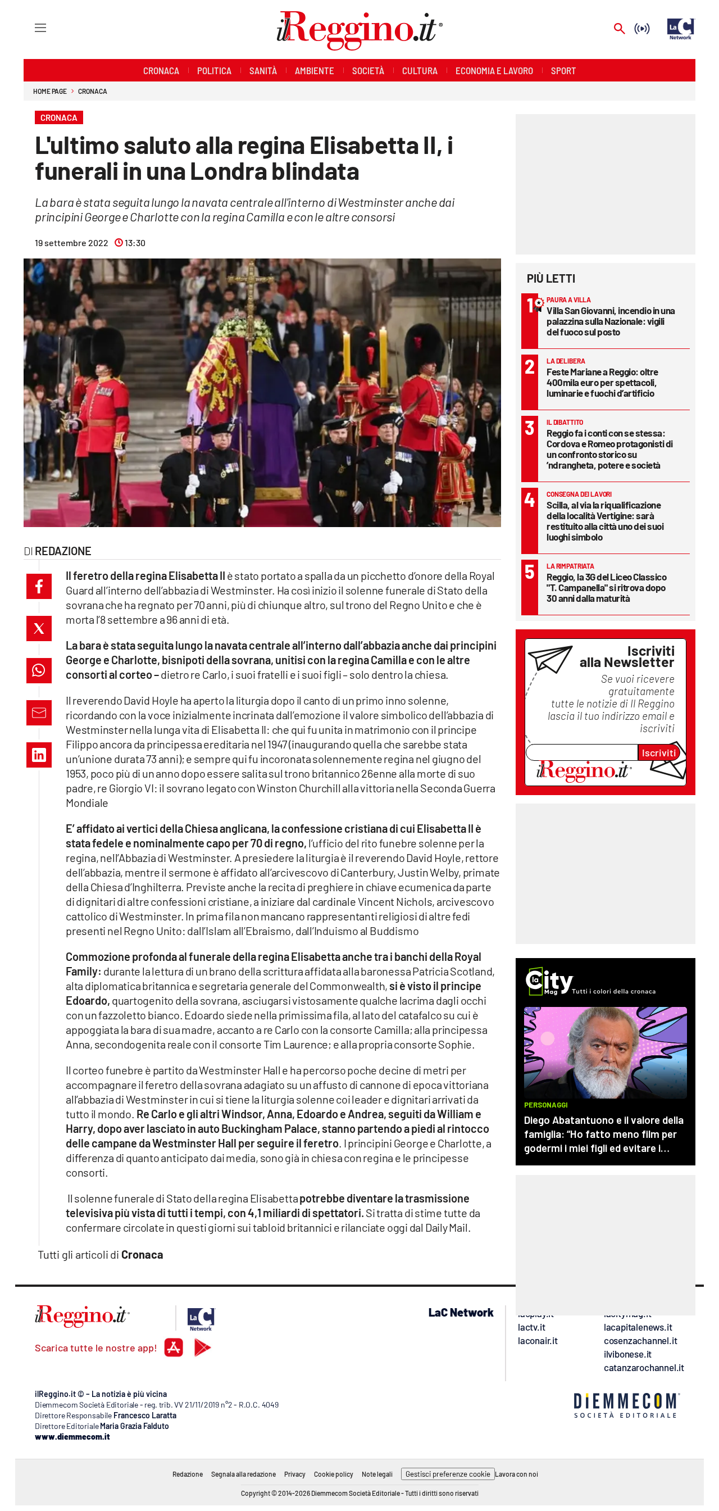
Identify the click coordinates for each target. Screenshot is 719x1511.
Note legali (377, 1474)
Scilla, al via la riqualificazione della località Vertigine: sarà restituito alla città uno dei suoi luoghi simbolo (605, 520)
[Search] (619, 29)
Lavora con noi (516, 1474)
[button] (39, 586)
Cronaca (92, 91)
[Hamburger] (30, 27)
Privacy (295, 1474)
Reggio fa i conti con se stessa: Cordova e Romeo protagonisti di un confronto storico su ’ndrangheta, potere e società (610, 448)
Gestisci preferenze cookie (448, 1473)
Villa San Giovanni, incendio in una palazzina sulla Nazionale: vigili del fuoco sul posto (611, 321)
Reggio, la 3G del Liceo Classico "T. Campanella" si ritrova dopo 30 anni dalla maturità (606, 587)
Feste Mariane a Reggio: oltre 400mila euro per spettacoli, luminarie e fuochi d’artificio (602, 382)
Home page (50, 91)
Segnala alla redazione (243, 1474)
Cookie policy (333, 1474)
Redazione (187, 1474)
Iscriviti (659, 752)
